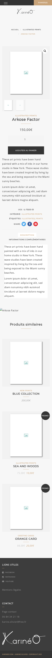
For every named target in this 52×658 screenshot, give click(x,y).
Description (27, 235)
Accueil (15, 30)
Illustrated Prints (32, 30)
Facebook (10, 572)
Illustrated (28, 219)
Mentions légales (11, 589)
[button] (45, 51)
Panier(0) (43, 3)
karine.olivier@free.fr (14, 621)
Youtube (9, 581)
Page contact (9, 611)
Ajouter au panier (26, 150)
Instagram (10, 577)
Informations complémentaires (27, 239)
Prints (39, 219)
